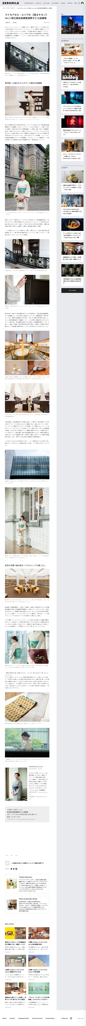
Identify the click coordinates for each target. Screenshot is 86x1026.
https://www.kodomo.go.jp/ (26, 819)
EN (75, 3)
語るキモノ (8, 22)
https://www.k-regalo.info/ (27, 891)
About (4, 1018)
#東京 (11, 855)
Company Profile (23, 1018)
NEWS (63, 3)
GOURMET (55, 3)
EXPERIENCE (29, 3)
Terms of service (37, 1018)
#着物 (16, 855)
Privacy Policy (50, 1018)
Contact (12, 1018)
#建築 (7, 855)
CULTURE (46, 3)
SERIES (70, 3)
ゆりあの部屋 (34, 790)
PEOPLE (38, 3)
